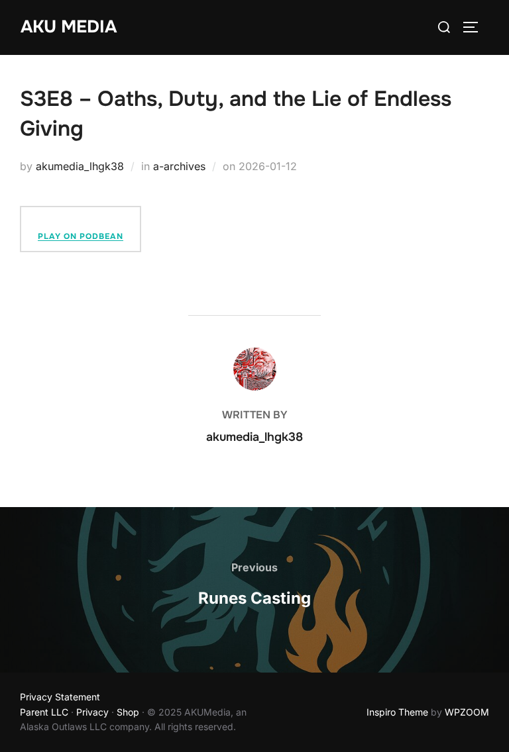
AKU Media (69, 27)
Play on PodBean (80, 236)
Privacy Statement (60, 696)
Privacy (92, 712)
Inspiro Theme (397, 712)
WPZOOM (467, 712)
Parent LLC (44, 712)
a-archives (179, 166)
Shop (128, 712)
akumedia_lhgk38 (80, 166)
